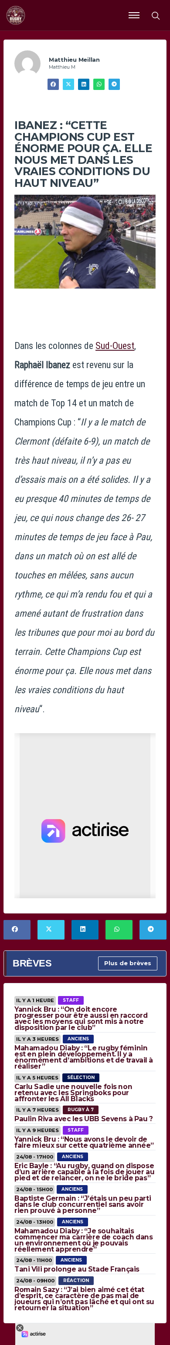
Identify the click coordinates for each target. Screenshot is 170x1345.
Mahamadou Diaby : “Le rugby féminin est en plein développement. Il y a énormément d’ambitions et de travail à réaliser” (83, 1057)
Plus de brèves (127, 963)
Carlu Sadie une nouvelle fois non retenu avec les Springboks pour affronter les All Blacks (73, 1093)
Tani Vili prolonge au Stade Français (76, 1269)
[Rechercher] (155, 15)
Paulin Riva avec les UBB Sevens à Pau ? (83, 1119)
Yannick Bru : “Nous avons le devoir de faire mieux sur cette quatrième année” (84, 1142)
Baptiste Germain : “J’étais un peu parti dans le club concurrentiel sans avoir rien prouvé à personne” (82, 1204)
